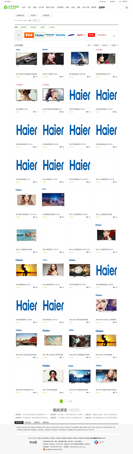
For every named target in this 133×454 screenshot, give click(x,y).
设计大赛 (86, 7)
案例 (35, 7)
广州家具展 (20, 430)
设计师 (41, 7)
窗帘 (111, 427)
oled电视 (51, 27)
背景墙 (84, 427)
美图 (78, 7)
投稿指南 (63, 438)
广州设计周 (91, 430)
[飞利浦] (60, 35)
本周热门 (96, 45)
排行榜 (33, 15)
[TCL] (91, 35)
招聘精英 (81, 438)
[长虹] (102, 35)
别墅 (29, 427)
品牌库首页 (20, 15)
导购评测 (46, 15)
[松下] (50, 35)
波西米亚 (67, 427)
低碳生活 (19, 427)
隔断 (107, 427)
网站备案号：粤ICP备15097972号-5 (52, 447)
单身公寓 (62, 427)
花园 (104, 427)
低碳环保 (33, 427)
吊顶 (72, 427)
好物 (67, 7)
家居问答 (64, 430)
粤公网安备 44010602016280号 (54, 449)
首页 (23, 7)
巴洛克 (98, 427)
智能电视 (33, 27)
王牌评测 (60, 7)
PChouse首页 (18, 20)
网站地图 (87, 438)
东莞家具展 (26, 430)
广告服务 (52, 438)
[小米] (29, 35)
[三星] (71, 35)
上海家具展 (40, 430)
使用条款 (69, 438)
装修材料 (39, 427)
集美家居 (76, 427)
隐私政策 (46, 438)
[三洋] (81, 35)
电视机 (43, 27)
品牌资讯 (18, 414)
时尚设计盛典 (77, 430)
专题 (73, 7)
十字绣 (59, 430)
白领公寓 (47, 427)
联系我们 (75, 438)
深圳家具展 (33, 430)
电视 (30, 20)
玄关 (114, 427)
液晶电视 (23, 27)
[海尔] (39, 35)
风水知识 (53, 427)
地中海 (89, 427)
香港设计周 (84, 430)
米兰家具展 (54, 430)
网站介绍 (40, 438)
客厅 (101, 427)
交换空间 (24, 427)
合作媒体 (57, 438)
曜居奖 (93, 7)
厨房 (43, 427)
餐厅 (58, 427)
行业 (29, 7)
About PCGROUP (32, 438)
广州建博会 (70, 430)
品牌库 (102, 7)
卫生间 (93, 427)
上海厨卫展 (47, 430)
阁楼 (81, 427)
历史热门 (105, 45)
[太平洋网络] (33, 441)
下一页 (70, 401)
